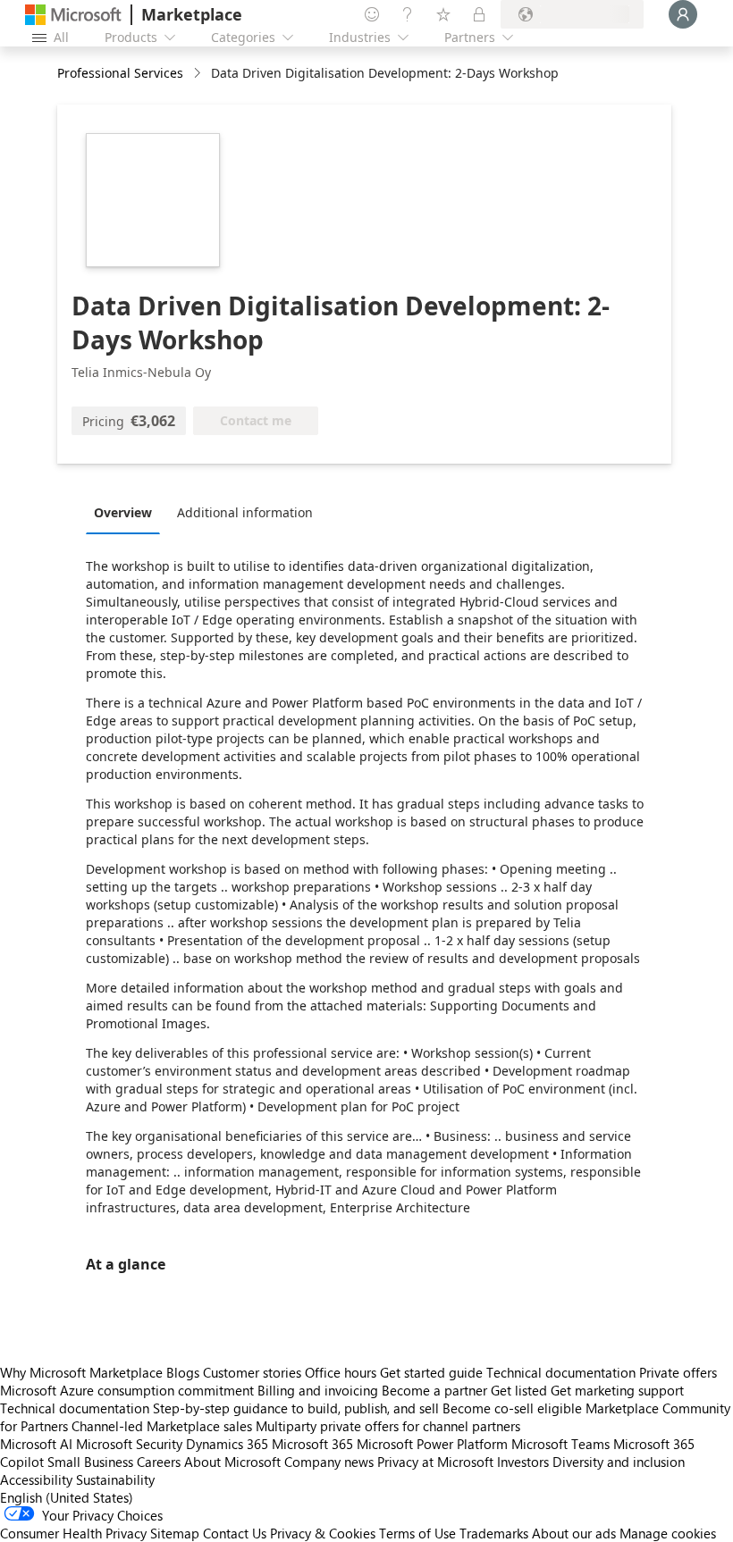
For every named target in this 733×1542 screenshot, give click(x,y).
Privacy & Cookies (322, 1533)
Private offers (678, 1372)
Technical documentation (561, 1372)
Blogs (182, 1372)
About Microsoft (232, 1462)
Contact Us (234, 1533)
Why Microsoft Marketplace (81, 1372)
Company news (329, 1462)
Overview (123, 512)
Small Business (90, 1462)
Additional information (245, 512)
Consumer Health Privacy (73, 1533)
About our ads (574, 1533)
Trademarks (493, 1533)
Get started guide (431, 1372)
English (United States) (66, 1497)
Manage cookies (667, 1533)
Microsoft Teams (560, 1444)
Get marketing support (617, 1390)
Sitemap (174, 1533)
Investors (523, 1462)
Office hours (340, 1372)
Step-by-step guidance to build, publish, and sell (296, 1408)
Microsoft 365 (312, 1444)
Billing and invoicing (317, 1390)
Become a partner (434, 1390)
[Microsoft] (73, 14)
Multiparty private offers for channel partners (388, 1426)
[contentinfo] (199, 73)
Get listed (519, 1390)
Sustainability (115, 1479)
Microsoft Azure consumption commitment (128, 1390)
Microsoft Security (129, 1444)
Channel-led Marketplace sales (162, 1426)
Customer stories (252, 1372)
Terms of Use (417, 1533)
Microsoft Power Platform (432, 1444)
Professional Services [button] (120, 72)
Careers (159, 1462)
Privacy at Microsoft (435, 1462)
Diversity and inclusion (618, 1462)
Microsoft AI (36, 1444)
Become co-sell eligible (512, 1408)
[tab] (127, 512)
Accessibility (36, 1479)
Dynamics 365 (227, 1444)
